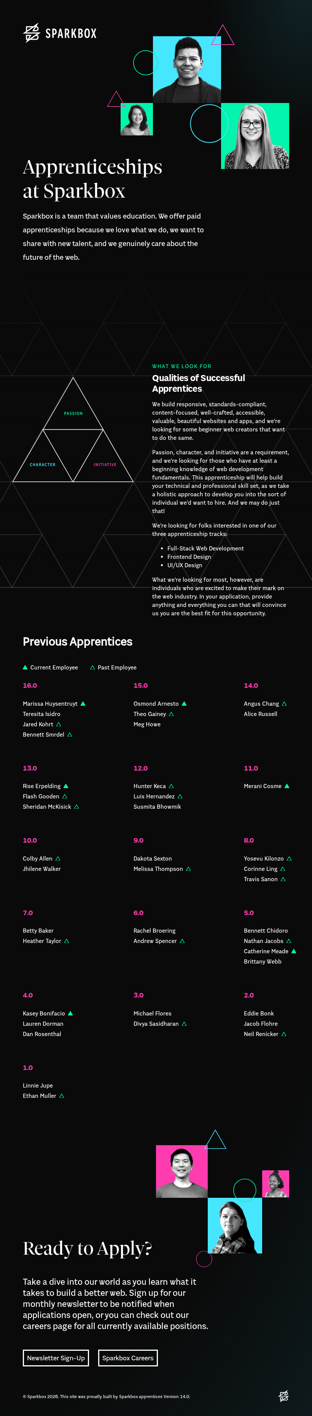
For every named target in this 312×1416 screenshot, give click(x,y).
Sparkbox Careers (128, 1358)
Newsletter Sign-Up (56, 1358)
